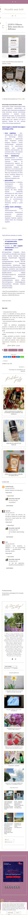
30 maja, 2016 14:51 (13, 561)
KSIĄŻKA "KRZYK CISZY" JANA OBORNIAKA (14, 710)
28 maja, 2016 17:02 (9, 512)
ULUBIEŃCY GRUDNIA (14, 765)
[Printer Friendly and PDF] (13, 346)
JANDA (9, 63)
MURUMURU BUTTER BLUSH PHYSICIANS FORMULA (14, 729)
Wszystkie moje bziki (14, 9)
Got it (17, 912)
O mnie (20, 900)
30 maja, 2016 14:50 (13, 500)
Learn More (10, 912)
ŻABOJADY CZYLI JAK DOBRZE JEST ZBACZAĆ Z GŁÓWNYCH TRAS (14, 784)
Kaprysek (7, 511)
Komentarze (9, 842)
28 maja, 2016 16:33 (9, 488)
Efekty (4, 228)
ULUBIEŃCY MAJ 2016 (7, 363)
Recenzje (20, 350)
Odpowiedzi (10, 496)
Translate (15, 668)
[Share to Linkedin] (18, 356)
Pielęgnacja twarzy (13, 350)
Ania (6, 542)
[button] (7, 14)
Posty (7, 839)
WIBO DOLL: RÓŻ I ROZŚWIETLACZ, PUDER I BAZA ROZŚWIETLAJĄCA (14, 747)
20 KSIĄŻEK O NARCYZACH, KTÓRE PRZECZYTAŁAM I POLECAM (14, 691)
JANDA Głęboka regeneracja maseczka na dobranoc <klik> (13, 341)
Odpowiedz (8, 492)
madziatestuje (9, 486)
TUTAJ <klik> (21, 99)
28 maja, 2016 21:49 (9, 543)
